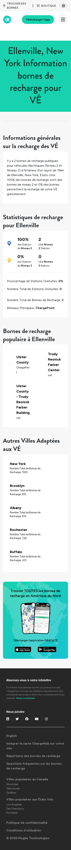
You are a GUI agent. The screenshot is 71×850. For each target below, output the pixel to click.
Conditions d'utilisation (23, 830)
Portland (11, 812)
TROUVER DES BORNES (16, 5)
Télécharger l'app (38, 19)
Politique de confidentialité (27, 823)
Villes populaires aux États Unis (29, 799)
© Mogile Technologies (27, 838)
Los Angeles (14, 804)
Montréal (12, 784)
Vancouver (13, 788)
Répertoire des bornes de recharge (33, 756)
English (11, 736)
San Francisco (15, 808)
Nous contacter (25, 698)
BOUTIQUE (48, 6)
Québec (11, 792)
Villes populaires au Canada (27, 779)
